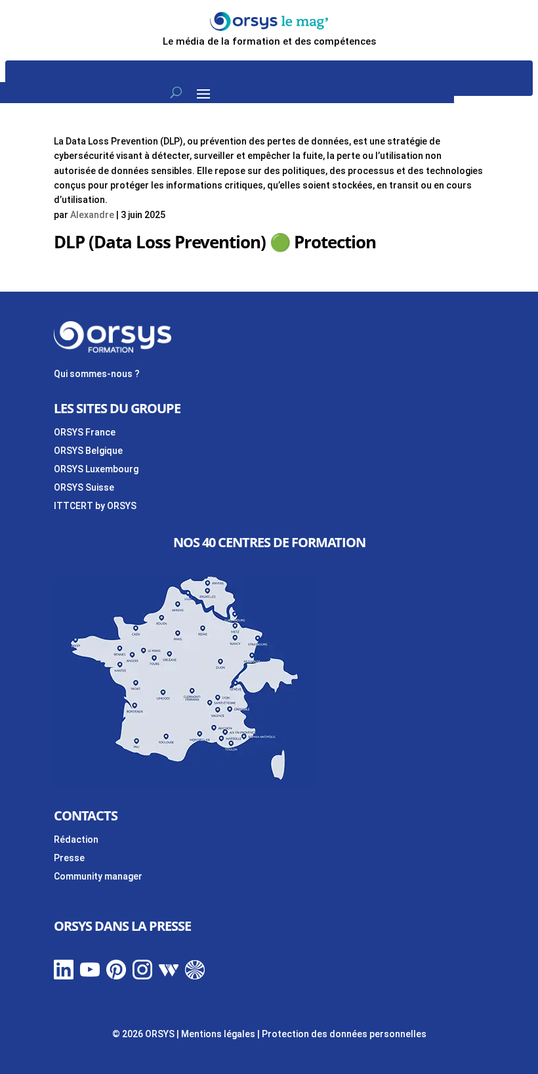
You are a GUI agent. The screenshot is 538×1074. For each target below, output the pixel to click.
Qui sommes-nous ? (97, 374)
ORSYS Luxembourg (96, 469)
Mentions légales (218, 1034)
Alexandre (92, 215)
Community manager (98, 876)
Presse (69, 858)
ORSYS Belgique (88, 450)
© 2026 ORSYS (144, 1034)
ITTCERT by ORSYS (95, 506)
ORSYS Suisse (84, 487)
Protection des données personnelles (344, 1034)
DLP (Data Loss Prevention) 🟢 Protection (215, 242)
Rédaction (76, 839)
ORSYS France (84, 432)
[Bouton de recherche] (176, 92)
